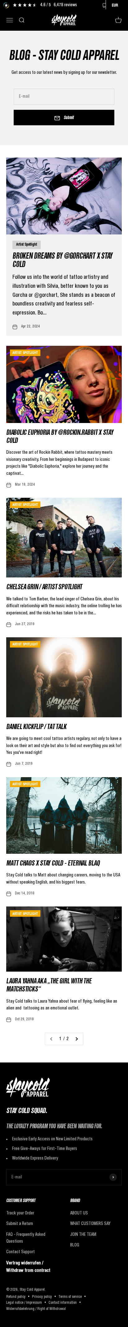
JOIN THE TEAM (83, 1234)
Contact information (62, 1303)
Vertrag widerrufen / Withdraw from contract (28, 1267)
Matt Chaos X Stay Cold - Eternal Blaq (53, 864)
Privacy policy (42, 1297)
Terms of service (70, 1297)
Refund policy (15, 1297)
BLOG (74, 1245)
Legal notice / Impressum (24, 1303)
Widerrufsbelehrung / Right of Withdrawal (36, 1309)
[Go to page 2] (76, 1039)
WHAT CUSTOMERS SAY (90, 1224)
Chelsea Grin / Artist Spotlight (44, 587)
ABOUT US (79, 1213)
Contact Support (20, 1252)
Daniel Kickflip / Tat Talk (36, 727)
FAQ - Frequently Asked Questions (25, 1238)
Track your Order (20, 1213)
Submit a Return (19, 1224)
